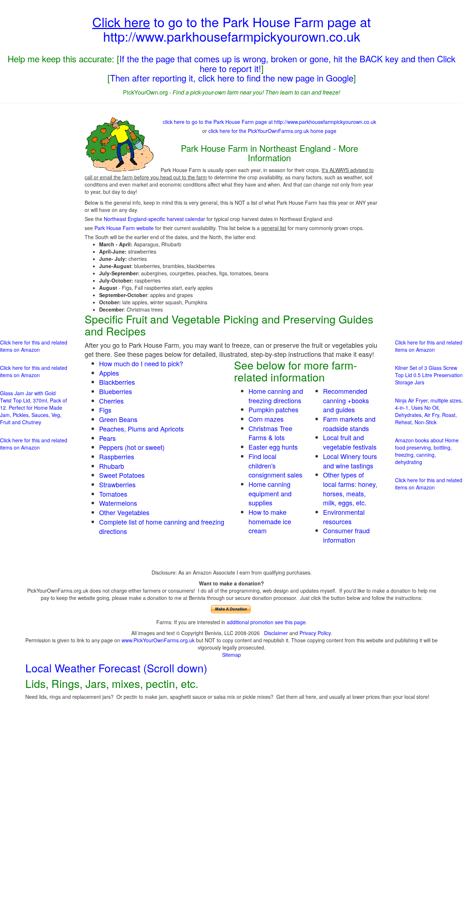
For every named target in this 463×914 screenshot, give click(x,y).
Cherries (111, 400)
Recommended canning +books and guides (346, 400)
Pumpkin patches (273, 409)
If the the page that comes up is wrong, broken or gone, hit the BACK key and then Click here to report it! (287, 63)
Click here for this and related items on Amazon (33, 346)
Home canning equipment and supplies (270, 493)
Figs (105, 409)
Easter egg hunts (273, 446)
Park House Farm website (124, 227)
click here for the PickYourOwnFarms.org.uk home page (272, 130)
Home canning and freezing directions (276, 395)
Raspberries (116, 456)
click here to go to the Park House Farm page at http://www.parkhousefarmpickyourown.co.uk (269, 121)
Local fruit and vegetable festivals (350, 442)
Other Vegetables (124, 512)
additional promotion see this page (266, 622)
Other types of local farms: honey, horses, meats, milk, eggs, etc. (350, 488)
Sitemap (231, 654)
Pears (107, 438)
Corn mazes (266, 418)
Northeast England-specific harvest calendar (154, 218)
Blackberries (117, 382)
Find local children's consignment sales (275, 465)
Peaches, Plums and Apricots (141, 428)
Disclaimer (276, 633)
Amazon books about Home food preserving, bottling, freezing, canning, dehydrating (427, 451)
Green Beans (118, 419)
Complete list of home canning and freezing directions (161, 526)
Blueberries (115, 391)
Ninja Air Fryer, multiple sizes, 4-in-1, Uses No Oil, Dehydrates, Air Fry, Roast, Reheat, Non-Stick (429, 411)
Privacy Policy (315, 633)
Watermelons (118, 503)
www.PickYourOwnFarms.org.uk (158, 640)
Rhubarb (111, 466)
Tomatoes (113, 493)
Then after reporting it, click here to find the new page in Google (231, 77)
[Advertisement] (34, 219)
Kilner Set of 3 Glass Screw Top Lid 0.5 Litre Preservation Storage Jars (429, 375)
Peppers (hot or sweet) (132, 447)
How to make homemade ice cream (270, 521)
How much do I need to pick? (141, 363)
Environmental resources (344, 516)
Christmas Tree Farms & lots (270, 432)
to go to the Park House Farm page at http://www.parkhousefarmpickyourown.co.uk (231, 28)
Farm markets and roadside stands (349, 423)
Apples (109, 372)
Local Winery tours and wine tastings (350, 460)
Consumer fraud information (346, 535)
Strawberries (117, 484)
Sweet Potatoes (122, 475)
